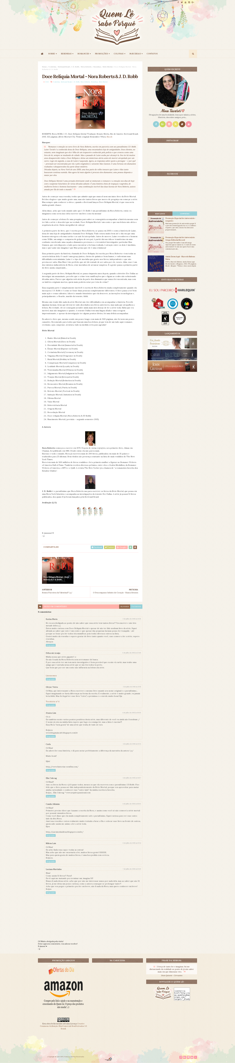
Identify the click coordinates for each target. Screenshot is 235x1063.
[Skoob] (182, 124)
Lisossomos (51, 675)
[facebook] (178, 2)
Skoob (109, 137)
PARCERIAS (135, 54)
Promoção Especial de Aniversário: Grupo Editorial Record (180, 238)
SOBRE (51, 54)
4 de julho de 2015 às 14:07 (132, 778)
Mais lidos (160, 214)
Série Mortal (107, 67)
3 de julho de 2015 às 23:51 (132, 687)
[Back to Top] (195, 1057)
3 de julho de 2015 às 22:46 (131, 653)
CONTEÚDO (184, 214)
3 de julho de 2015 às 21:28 (132, 619)
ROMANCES (83, 54)
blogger (124, 607)
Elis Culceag (51, 778)
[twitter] (181, 2)
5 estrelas (52, 67)
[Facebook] (156, 124)
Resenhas (97, 67)
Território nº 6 (52, 701)
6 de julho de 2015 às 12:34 (132, 843)
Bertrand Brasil (64, 67)
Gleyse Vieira (52, 687)
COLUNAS (118, 54)
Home (44, 67)
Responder (51, 645)
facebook (136, 607)
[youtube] (185, 2)
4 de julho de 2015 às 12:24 (132, 744)
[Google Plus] (163, 124)
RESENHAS (66, 54)
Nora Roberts (86, 67)
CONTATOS (152, 54)
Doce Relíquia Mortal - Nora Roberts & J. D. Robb (56, 578)
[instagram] (189, 2)
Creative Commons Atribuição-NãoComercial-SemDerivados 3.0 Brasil (63, 1026)
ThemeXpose (42, 1057)
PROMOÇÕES (101, 54)
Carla (48, 744)
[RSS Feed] (176, 124)
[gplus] (192, 2)
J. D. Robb (75, 67)
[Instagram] (169, 124)
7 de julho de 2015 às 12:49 (132, 869)
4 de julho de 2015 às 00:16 (131, 713)
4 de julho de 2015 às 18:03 (132, 804)
